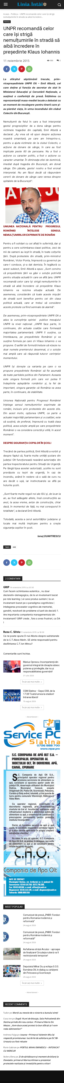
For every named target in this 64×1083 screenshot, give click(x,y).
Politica (14, 14)
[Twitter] (14, 69)
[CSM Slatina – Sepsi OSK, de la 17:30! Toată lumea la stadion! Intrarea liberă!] (12, 695)
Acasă (6, 14)
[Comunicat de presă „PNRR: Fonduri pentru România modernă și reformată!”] (12, 937)
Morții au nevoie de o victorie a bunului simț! (35, 1012)
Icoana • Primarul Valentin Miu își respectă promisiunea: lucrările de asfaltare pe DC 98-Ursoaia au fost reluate (30, 1038)
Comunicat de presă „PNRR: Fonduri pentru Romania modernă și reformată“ (41, 918)
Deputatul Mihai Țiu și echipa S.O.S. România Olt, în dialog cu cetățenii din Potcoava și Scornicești (41, 969)
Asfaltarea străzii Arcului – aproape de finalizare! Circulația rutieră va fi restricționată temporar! (41, 952)
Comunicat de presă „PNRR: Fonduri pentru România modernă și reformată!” (41, 935)
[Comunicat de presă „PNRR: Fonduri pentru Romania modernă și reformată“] (12, 919)
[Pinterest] (21, 69)
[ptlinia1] (32, 734)
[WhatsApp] (29, 69)
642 (14, 547)
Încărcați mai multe (31, 681)
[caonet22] (32, 823)
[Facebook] (6, 69)
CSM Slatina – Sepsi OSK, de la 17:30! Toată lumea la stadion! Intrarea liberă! (39, 694)
